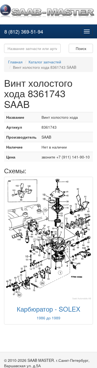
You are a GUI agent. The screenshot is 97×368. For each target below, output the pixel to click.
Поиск (81, 48)
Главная (15, 61)
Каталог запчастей (45, 61)
